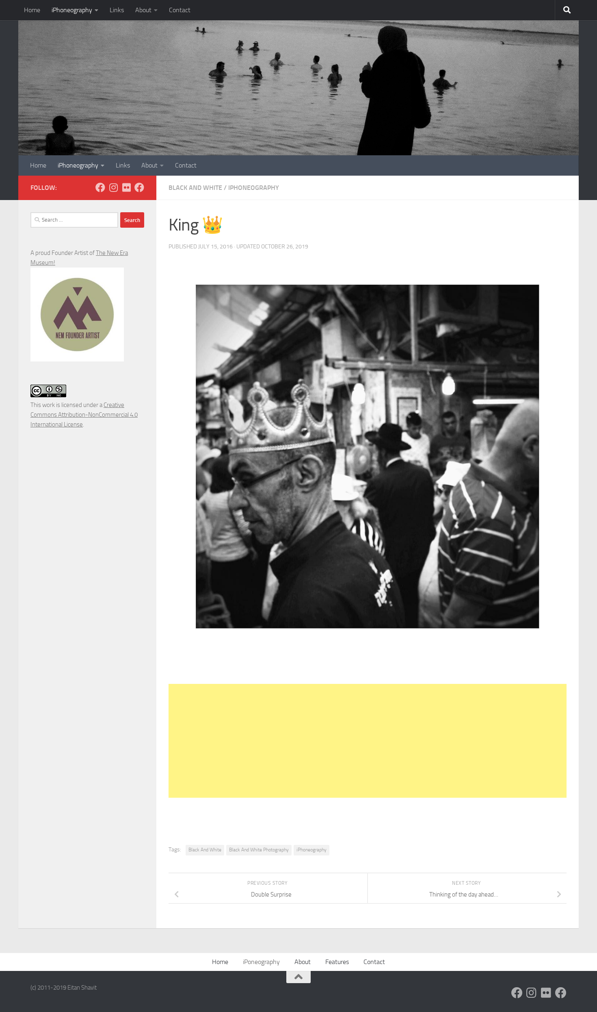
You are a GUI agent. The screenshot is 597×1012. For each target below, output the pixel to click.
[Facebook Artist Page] (139, 187)
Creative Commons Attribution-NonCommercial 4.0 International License (84, 414)
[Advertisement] (368, 741)
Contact (179, 10)
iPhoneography (72, 10)
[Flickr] (126, 187)
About (143, 10)
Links (117, 10)
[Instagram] (113, 187)
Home (32, 10)
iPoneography (261, 962)
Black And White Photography (259, 850)
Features (337, 962)
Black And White (195, 188)
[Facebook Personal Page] (100, 187)
